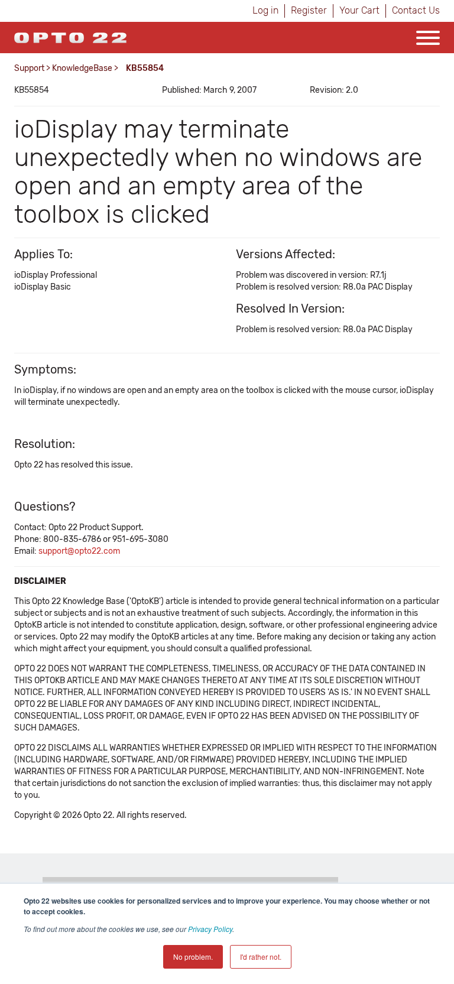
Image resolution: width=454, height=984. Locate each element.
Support (29, 68)
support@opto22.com (79, 551)
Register (309, 10)
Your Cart (359, 10)
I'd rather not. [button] (260, 956)
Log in (265, 10)
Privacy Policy (210, 929)
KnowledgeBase (82, 68)
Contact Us (416, 10)
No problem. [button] (193, 956)
